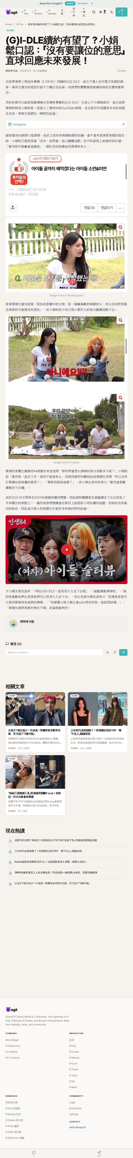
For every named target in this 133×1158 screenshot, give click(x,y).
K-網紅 (84, 12)
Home (9, 24)
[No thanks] (92, 3)
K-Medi (73, 1087)
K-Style (73, 1075)
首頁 (71, 1040)
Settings (73, 1114)
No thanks (83, 3)
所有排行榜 (12, 1102)
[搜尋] (94, 12)
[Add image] (107, 652)
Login (72, 1102)
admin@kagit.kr (77, 1127)
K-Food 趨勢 (12, 1126)
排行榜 (74, 12)
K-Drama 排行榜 (14, 1120)
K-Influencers (13, 1045)
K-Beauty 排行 (13, 1114)
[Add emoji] (115, 652)
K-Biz (72, 1081)
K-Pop (26, 12)
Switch (70, 3)
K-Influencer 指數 (15, 1137)
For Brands (11, 1051)
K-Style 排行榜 (13, 1132)
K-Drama (38, 12)
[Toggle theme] (111, 12)
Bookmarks (75, 1108)
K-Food (73, 1063)
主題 (62, 12)
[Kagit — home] (12, 12)
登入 (122, 12)
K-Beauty (52, 12)
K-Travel (73, 1069)
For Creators (13, 1057)
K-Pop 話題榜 (13, 1108)
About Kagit (12, 1040)
